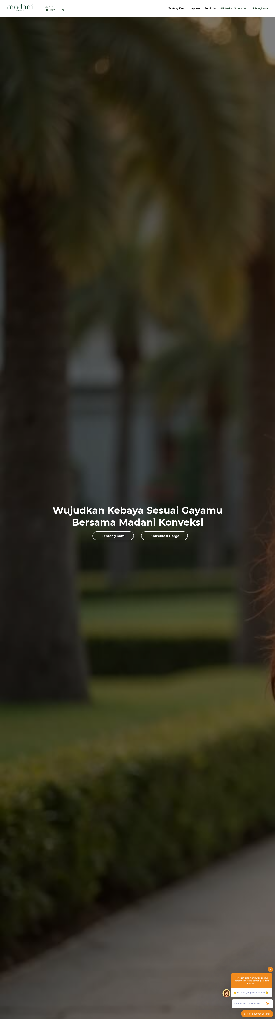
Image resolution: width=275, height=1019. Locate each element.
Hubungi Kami (260, 8)
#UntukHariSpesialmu (233, 8)
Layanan (195, 8)
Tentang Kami (177, 8)
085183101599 (54, 10)
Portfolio (210, 8)
